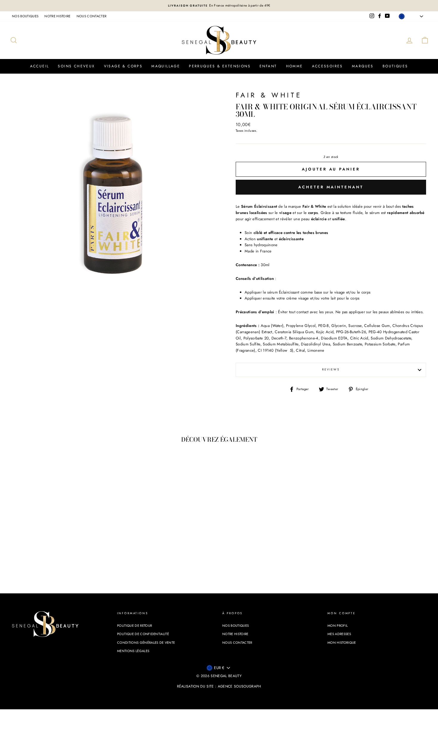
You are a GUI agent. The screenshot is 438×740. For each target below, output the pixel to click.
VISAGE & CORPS (123, 66)
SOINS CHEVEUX (76, 66)
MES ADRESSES (339, 634)
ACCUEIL (39, 66)
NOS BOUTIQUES (25, 16)
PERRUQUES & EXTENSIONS (220, 66)
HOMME (294, 66)
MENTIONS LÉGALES (133, 651)
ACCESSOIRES (327, 66)
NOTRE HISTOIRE (57, 16)
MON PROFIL (337, 625)
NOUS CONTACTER (92, 16)
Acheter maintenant (330, 187)
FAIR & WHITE (269, 95)
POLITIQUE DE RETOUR (134, 625)
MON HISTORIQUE (341, 642)
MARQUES (363, 66)
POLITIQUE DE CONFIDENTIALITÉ (143, 634)
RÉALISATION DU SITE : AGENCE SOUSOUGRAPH (219, 686)
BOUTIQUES (395, 66)
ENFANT (268, 66)
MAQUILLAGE (165, 66)
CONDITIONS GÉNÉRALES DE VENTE (146, 642)
